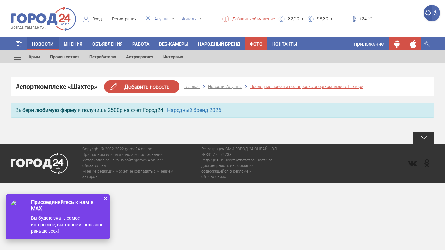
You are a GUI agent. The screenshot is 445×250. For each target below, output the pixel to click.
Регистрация (124, 18)
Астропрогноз (139, 56)
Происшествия (64, 56)
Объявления (107, 44)
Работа (140, 44)
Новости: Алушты (225, 86)
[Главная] (19, 43)
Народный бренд (219, 44)
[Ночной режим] (436, 13)
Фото (256, 44)
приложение (369, 44)
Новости (43, 44)
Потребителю (102, 56)
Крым (34, 56)
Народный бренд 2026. (195, 110)
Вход (97, 18)
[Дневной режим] (428, 13)
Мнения (73, 44)
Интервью (173, 56)
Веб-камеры (173, 44)
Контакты (284, 44)
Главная (192, 86)
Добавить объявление (253, 18)
